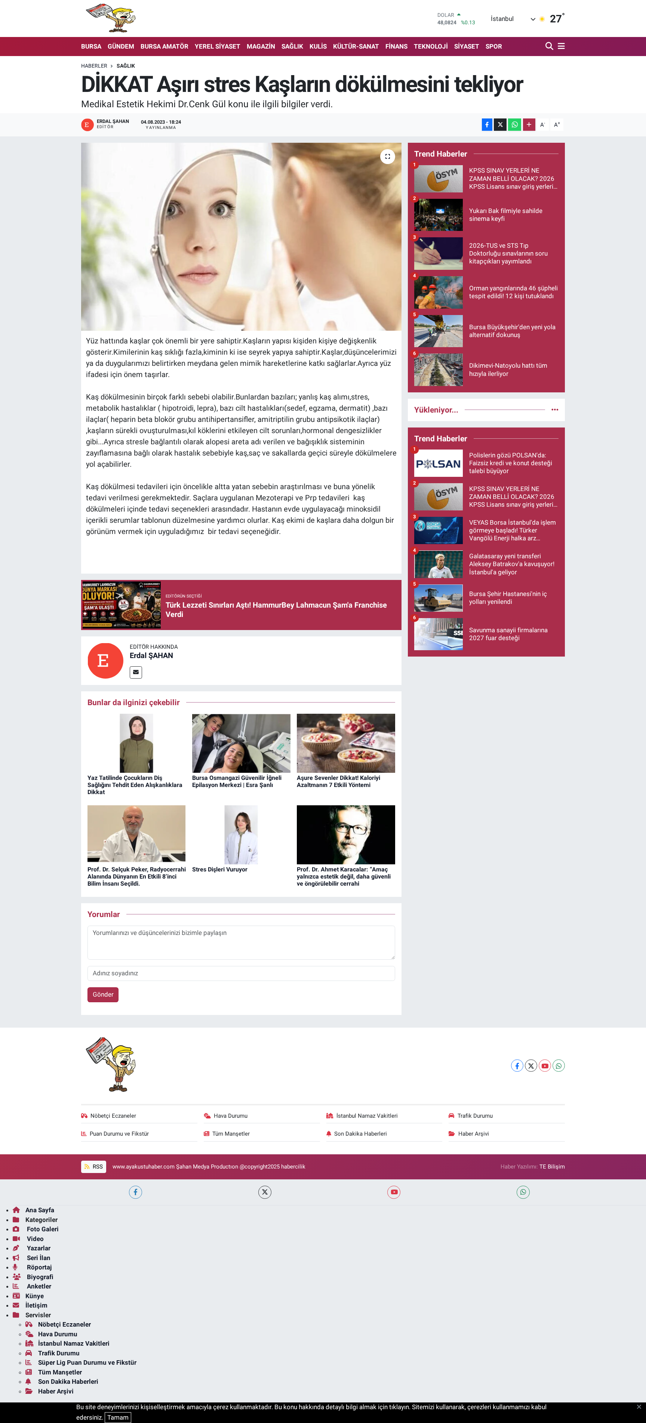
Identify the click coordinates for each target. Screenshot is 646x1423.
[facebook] (135, 1192)
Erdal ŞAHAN (151, 655)
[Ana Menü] (560, 46)
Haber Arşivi (473, 1133)
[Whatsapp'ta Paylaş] (514, 124)
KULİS (318, 46)
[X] (531, 1065)
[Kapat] (641, 1407)
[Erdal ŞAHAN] (105, 660)
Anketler (38, 1286)
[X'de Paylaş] (500, 124)
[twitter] (264, 1192)
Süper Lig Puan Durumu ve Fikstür (87, 1362)
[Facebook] (517, 1065)
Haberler (94, 66)
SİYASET (466, 46)
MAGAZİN (261, 46)
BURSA (91, 46)
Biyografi (39, 1277)
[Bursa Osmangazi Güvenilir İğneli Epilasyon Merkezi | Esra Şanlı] (241, 742)
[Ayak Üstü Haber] (109, 18)
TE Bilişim (552, 1166)
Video (34, 1239)
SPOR (494, 46)
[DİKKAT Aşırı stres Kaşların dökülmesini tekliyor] (241, 236)
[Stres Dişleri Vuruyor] (241, 834)
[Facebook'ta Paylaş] (487, 124)
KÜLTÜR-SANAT (356, 46)
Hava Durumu (230, 1115)
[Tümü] (555, 409)
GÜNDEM (121, 46)
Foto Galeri (42, 1229)
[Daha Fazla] (529, 124)
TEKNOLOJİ (431, 46)
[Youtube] (545, 1065)
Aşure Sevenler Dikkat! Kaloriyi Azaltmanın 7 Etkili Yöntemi (338, 781)
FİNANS (396, 46)
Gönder (103, 994)
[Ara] (550, 46)
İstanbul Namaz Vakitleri (367, 1115)
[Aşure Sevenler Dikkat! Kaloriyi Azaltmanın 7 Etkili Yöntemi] (346, 742)
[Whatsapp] (559, 1065)
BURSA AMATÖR (164, 46)
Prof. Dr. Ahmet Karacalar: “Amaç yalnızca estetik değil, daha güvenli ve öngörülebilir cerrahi (344, 876)
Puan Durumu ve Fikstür (119, 1133)
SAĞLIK (292, 46)
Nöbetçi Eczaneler (113, 1115)
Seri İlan (37, 1258)
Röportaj (38, 1267)
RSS (97, 1166)
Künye (34, 1296)
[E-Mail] (136, 672)
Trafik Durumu (475, 1115)
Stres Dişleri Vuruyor (219, 869)
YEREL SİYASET (217, 46)
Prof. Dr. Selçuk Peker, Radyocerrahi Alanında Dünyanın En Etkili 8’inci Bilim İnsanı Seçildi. (136, 876)
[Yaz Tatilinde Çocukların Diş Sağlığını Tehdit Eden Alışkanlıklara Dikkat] (136, 742)
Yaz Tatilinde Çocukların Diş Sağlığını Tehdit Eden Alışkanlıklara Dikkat (134, 785)
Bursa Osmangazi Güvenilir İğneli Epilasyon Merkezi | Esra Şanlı (237, 781)
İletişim (36, 1305)
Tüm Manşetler (231, 1133)
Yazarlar (37, 1248)
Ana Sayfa (39, 1210)
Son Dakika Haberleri (360, 1133)
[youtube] (393, 1192)
